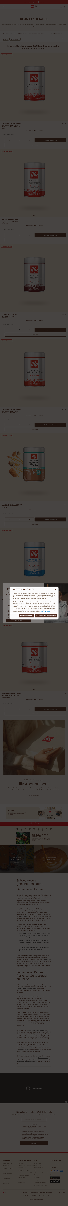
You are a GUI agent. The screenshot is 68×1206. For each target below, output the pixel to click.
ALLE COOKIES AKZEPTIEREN (46, 616)
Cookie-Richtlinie (45, 611)
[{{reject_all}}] (56, 589)
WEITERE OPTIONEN (26, 616)
